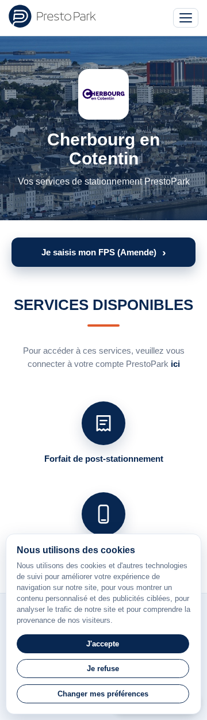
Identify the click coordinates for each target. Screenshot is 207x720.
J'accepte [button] (102, 643)
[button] (103, 252)
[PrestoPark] (52, 16)
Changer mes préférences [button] (102, 694)
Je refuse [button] (103, 668)
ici (175, 364)
